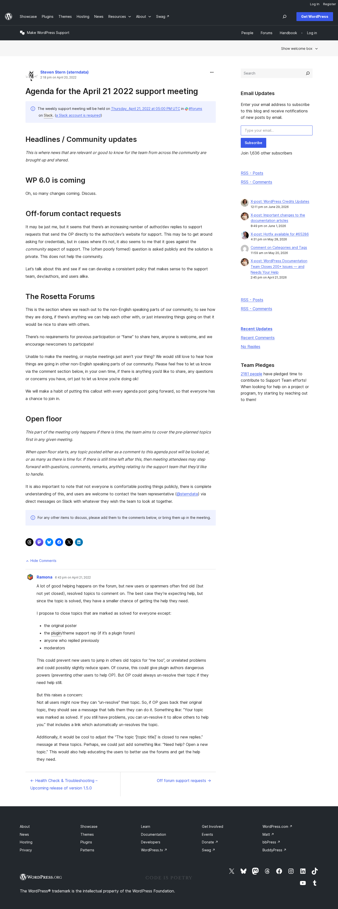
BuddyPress (275, 850)
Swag (208, 850)
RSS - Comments (256, 181)
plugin (56, 633)
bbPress (271, 842)
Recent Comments (258, 337)
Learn (145, 826)
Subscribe (253, 143)
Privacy (26, 850)
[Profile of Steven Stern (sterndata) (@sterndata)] (31, 76)
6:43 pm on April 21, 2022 (73, 577)
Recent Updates (256, 328)
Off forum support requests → (184, 780)
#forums (195, 108)
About (25, 826)
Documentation (153, 834)
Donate (210, 842)
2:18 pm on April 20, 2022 (58, 77)
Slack (48, 115)
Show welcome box (297, 48)
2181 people (251, 373)
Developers (150, 842)
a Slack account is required (78, 115)
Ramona (44, 577)
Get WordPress (314, 16)
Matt (268, 834)
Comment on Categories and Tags (279, 247)
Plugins (86, 842)
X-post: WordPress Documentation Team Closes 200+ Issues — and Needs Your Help (279, 266)
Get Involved (212, 826)
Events (207, 834)
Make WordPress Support (48, 32)
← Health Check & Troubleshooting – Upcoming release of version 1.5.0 (63, 784)
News (24, 834)
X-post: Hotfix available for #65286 (280, 234)
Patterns (87, 850)
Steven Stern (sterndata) (64, 72)
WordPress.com (277, 826)
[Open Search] (284, 16)
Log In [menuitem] (314, 4)
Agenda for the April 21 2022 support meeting (111, 91)
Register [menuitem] (329, 4)
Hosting (26, 842)
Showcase (88, 826)
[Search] (308, 73)
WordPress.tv (154, 850)
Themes (87, 834)
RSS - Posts (252, 173)
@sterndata (187, 493)
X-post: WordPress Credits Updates (280, 201)
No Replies (250, 346)
